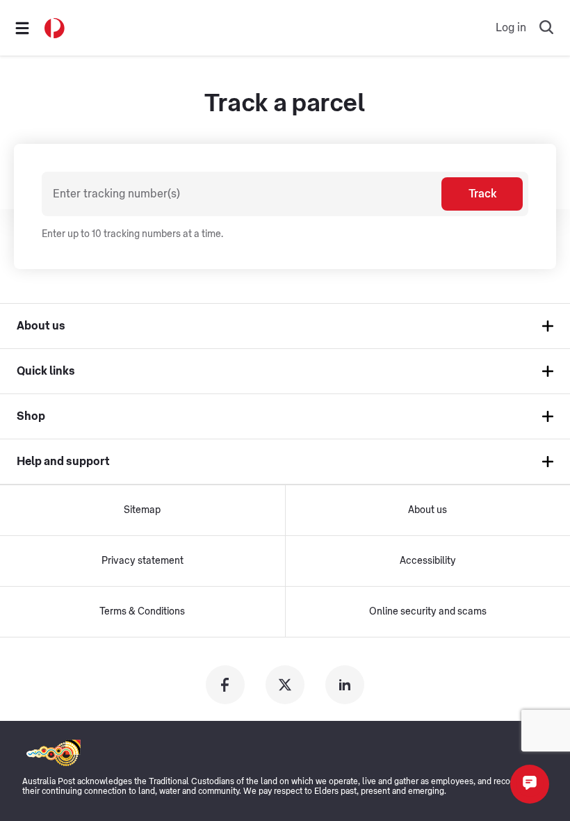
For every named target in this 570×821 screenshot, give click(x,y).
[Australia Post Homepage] (54, 28)
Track (482, 194)
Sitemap (142, 510)
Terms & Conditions (142, 612)
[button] (529, 784)
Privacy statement (142, 561)
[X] (285, 684)
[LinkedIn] (344, 684)
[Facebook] (225, 684)
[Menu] (22, 27)
